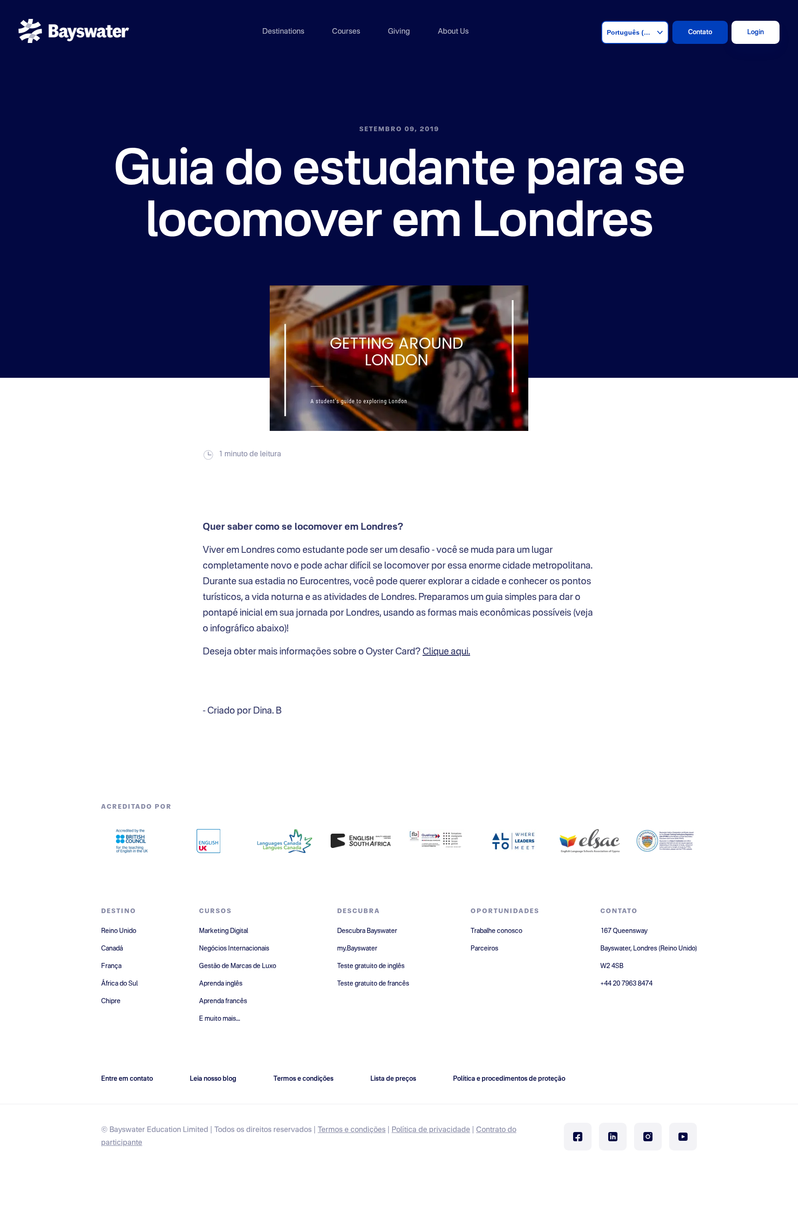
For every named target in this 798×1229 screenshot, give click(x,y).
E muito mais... (219, 1019)
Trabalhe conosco (496, 931)
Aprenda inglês (220, 984)
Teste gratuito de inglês (371, 966)
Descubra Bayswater (367, 931)
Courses (346, 32)
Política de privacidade (431, 1130)
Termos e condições (352, 1130)
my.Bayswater (357, 948)
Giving (399, 32)
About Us (453, 32)
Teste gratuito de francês (373, 984)
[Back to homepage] (73, 32)
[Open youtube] (683, 1136)
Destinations (283, 32)
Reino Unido (118, 931)
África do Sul (119, 984)
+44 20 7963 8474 (626, 984)
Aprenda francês (223, 1001)
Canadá (112, 948)
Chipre (111, 1001)
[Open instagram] (648, 1136)
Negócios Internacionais (234, 948)
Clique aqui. (446, 652)
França (111, 966)
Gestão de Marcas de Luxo (237, 966)
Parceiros (484, 948)
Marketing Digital (223, 931)
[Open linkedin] (613, 1136)
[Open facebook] (578, 1136)
